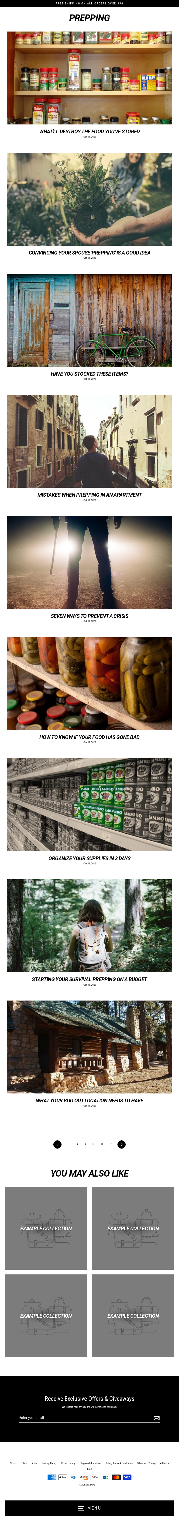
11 (102, 1144)
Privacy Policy (49, 1463)
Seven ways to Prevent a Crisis (89, 616)
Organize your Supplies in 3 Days (89, 858)
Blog (89, 1469)
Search (13, 1463)
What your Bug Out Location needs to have (89, 1100)
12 (110, 1144)
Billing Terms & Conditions (119, 1463)
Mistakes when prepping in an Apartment (90, 495)
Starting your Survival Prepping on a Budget (89, 979)
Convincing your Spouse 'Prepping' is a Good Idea (89, 253)
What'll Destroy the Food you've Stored (89, 131)
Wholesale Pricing (146, 1463)
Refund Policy (68, 1463)
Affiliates (164, 1463)
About (34, 1463)
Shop (24, 1463)
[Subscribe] (156, 1418)
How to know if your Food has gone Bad (89, 737)
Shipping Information (90, 1463)
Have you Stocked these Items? (89, 374)
